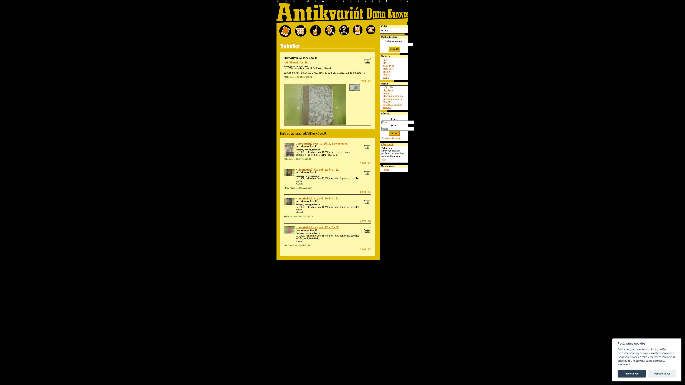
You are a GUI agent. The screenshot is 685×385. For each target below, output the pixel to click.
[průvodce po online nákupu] (344, 31)
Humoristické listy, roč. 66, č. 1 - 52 (317, 198)
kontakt (387, 107)
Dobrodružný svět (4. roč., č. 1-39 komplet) (322, 143)
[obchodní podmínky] (315, 31)
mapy (386, 77)
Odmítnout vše (662, 373)
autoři (386, 93)
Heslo (394, 125)
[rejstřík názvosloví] (358, 31)
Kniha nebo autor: (394, 41)
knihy (386, 60)
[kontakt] (371, 31)
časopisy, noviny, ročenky (296, 66)
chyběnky (388, 90)
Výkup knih (387, 144)
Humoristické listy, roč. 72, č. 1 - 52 (317, 227)
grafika (386, 74)
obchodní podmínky (393, 96)
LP (384, 63)
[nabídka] (285, 31)
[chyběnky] (330, 31)
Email (394, 119)
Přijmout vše (632, 373)
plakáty (386, 71)
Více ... (385, 160)
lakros (386, 169)
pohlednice (388, 66)
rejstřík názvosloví (392, 104)
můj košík (388, 87)
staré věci (388, 68)
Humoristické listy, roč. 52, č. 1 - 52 (317, 169)
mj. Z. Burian (343, 152)
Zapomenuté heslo (390, 138)
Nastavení (624, 364)
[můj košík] (300, 31)
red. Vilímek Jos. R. (296, 62)
